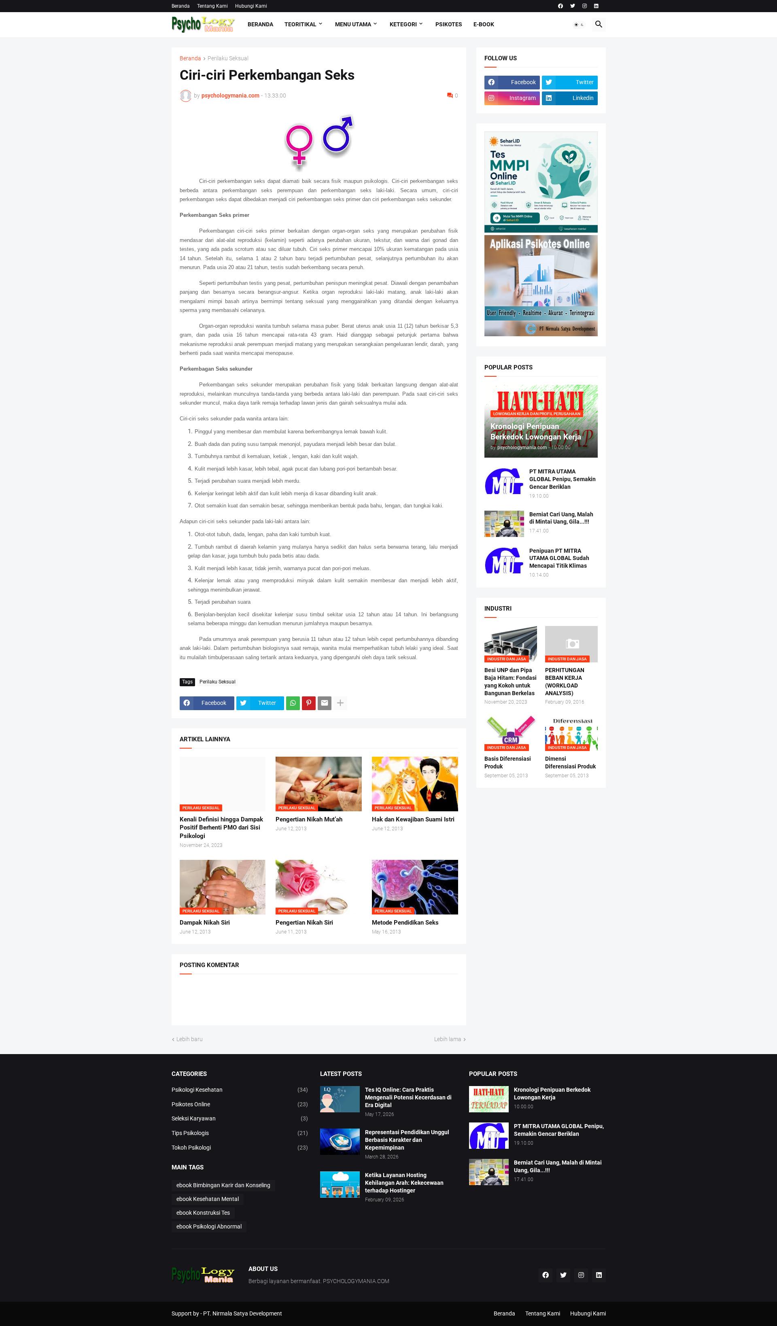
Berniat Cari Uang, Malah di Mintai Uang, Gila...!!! (561, 518)
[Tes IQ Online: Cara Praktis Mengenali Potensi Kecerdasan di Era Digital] (340, 1099)
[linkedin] (596, 6)
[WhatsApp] (293, 703)
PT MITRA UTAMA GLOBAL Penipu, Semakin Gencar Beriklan (562, 479)
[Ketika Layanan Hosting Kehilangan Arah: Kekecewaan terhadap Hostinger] (340, 1184)
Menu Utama (353, 24)
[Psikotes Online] (541, 230)
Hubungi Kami (251, 6)
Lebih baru (189, 1039)
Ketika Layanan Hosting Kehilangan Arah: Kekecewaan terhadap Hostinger (404, 1183)
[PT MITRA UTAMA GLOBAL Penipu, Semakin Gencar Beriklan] (504, 481)
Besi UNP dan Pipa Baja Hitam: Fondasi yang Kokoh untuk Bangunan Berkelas (510, 681)
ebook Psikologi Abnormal (209, 1226)
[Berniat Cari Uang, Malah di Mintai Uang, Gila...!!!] (504, 524)
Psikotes (448, 24)
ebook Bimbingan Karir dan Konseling (223, 1185)
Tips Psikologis (240, 1133)
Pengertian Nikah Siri (304, 922)
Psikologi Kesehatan (240, 1089)
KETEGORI (403, 24)
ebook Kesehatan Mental (207, 1199)
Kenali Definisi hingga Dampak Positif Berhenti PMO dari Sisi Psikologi (221, 828)
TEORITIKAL (300, 24)
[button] (579, 25)
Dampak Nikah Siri (205, 922)
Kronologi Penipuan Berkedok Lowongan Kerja (552, 1093)
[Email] (324, 703)
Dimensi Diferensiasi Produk (570, 762)
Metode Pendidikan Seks (405, 922)
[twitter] (572, 6)
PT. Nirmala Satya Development (242, 1313)
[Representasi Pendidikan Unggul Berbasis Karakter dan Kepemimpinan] (340, 1142)
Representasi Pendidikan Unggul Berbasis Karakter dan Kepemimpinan (407, 1140)
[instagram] (584, 6)
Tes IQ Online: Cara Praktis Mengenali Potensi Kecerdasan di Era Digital (408, 1097)
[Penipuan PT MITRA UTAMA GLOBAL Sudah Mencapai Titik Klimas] (504, 560)
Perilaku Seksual (228, 58)
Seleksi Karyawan (240, 1118)
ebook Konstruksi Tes (203, 1212)
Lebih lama (447, 1039)
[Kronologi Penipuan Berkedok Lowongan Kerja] (489, 1099)
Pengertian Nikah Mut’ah (309, 819)
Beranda (181, 6)
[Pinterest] (309, 703)
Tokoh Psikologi (240, 1147)
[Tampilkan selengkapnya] (340, 703)
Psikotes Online (240, 1104)
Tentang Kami (212, 6)
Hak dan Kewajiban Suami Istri (413, 819)
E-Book (483, 24)
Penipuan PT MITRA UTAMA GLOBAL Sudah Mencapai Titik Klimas (559, 558)
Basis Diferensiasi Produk (507, 762)
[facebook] (560, 6)
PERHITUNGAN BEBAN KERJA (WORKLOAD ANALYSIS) (564, 681)
